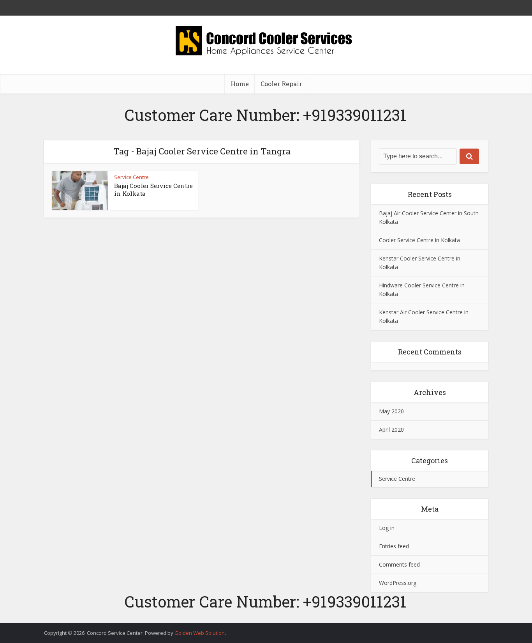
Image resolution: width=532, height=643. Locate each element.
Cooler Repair (281, 84)
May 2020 (391, 411)
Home (240, 84)
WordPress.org (397, 582)
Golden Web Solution (199, 632)
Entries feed (394, 546)
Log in (387, 527)
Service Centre (131, 177)
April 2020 (391, 429)
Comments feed (399, 564)
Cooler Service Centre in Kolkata (419, 240)
